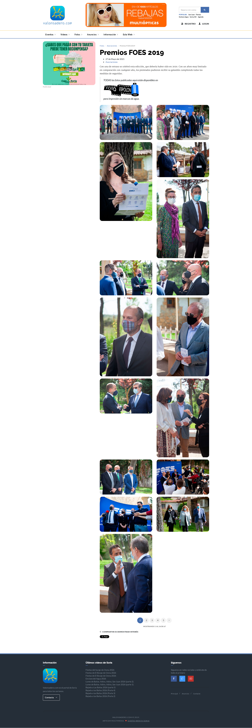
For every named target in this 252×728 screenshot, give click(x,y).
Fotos (78, 34)
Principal (174, 694)
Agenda (200, 17)
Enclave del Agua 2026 (96, 678)
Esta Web (128, 34)
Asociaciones (112, 46)
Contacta (49, 697)
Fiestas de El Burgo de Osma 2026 (101, 673)
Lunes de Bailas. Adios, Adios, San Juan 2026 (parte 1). (110, 684)
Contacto (196, 694)
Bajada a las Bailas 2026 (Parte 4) (100, 690)
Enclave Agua (184, 17)
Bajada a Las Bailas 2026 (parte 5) (101, 687)
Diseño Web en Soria (138, 721)
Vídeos (64, 34)
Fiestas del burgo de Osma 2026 (100, 670)
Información (110, 34)
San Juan (191, 14)
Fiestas (198, 14)
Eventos (49, 34)
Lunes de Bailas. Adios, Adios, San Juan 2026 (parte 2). (110, 681)
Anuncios (92, 34)
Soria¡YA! (193, 17)
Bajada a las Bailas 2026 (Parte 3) (100, 693)
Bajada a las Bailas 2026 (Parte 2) (100, 696)
